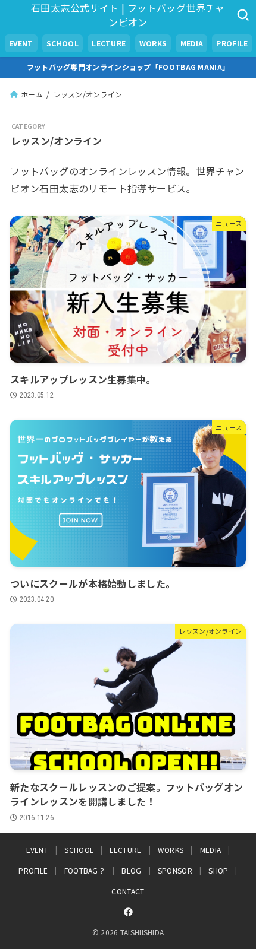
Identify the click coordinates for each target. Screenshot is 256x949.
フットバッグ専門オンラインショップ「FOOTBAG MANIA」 (128, 67)
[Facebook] (128, 911)
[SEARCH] (242, 15)
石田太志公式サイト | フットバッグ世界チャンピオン (128, 15)
